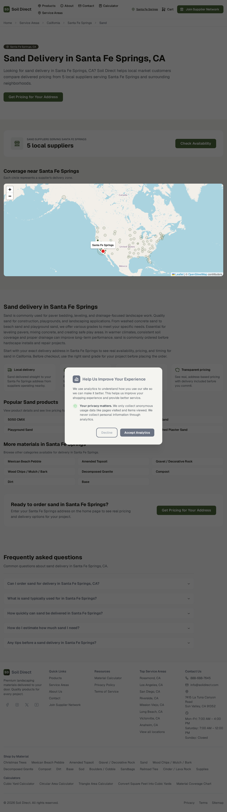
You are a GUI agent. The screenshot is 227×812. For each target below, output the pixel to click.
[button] (9, 189)
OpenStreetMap (197, 274)
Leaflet (179, 274)
